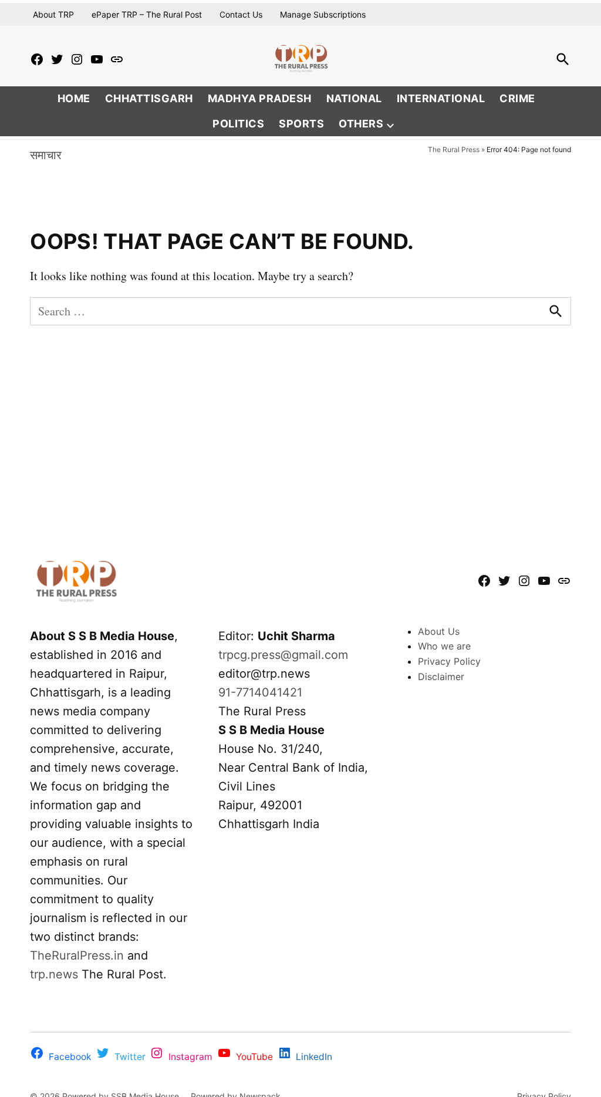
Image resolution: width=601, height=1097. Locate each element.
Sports (301, 123)
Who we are (444, 646)
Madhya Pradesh (260, 98)
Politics (238, 123)
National (354, 98)
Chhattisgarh (149, 98)
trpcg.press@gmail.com (283, 655)
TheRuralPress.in (78, 955)
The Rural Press (454, 149)
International (441, 98)
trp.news (54, 974)
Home (74, 98)
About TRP (53, 14)
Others (361, 123)
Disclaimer (441, 676)
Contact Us (241, 14)
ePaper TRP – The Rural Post (147, 14)
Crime (517, 98)
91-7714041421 (260, 692)
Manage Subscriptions (323, 14)
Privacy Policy (449, 661)
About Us (439, 631)
